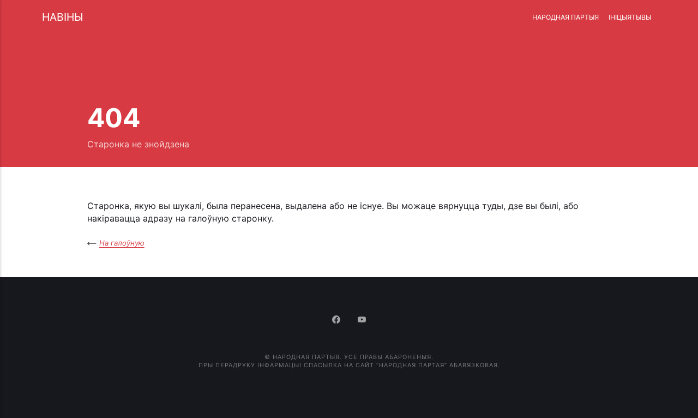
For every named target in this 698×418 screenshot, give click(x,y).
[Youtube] (362, 320)
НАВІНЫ (62, 16)
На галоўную (122, 242)
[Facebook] (337, 320)
